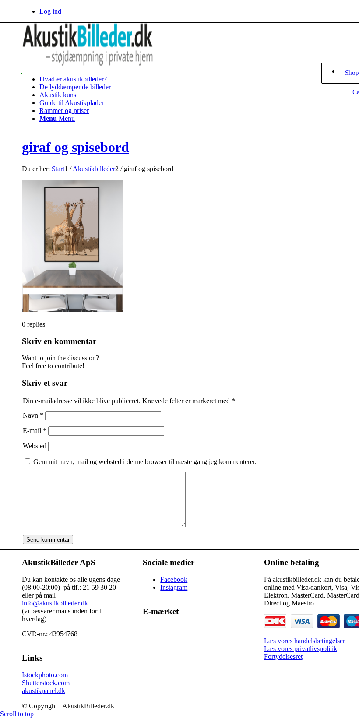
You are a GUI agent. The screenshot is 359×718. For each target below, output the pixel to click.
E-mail (34, 430)
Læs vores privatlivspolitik (300, 648)
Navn (33, 415)
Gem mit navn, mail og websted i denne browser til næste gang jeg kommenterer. (145, 461)
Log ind (50, 11)
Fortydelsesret (283, 656)
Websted (34, 446)
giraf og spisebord (75, 147)
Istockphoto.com (45, 675)
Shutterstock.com (46, 682)
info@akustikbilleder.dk (55, 603)
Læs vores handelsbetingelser (304, 640)
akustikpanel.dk (43, 690)
